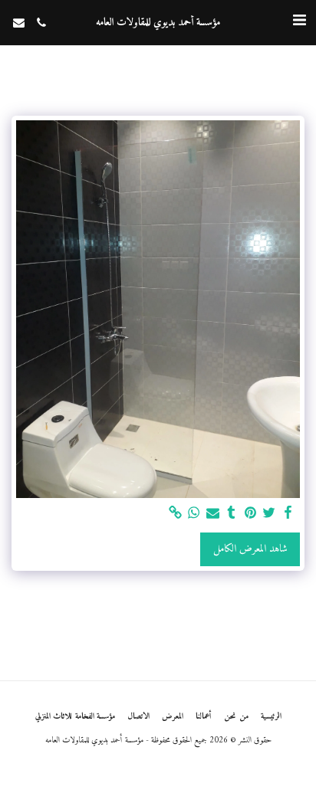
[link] (176, 513)
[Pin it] (251, 513)
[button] (299, 22)
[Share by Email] (213, 513)
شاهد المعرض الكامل (250, 549)
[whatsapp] (194, 513)
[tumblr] (232, 513)
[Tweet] (269, 513)
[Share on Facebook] (288, 513)
